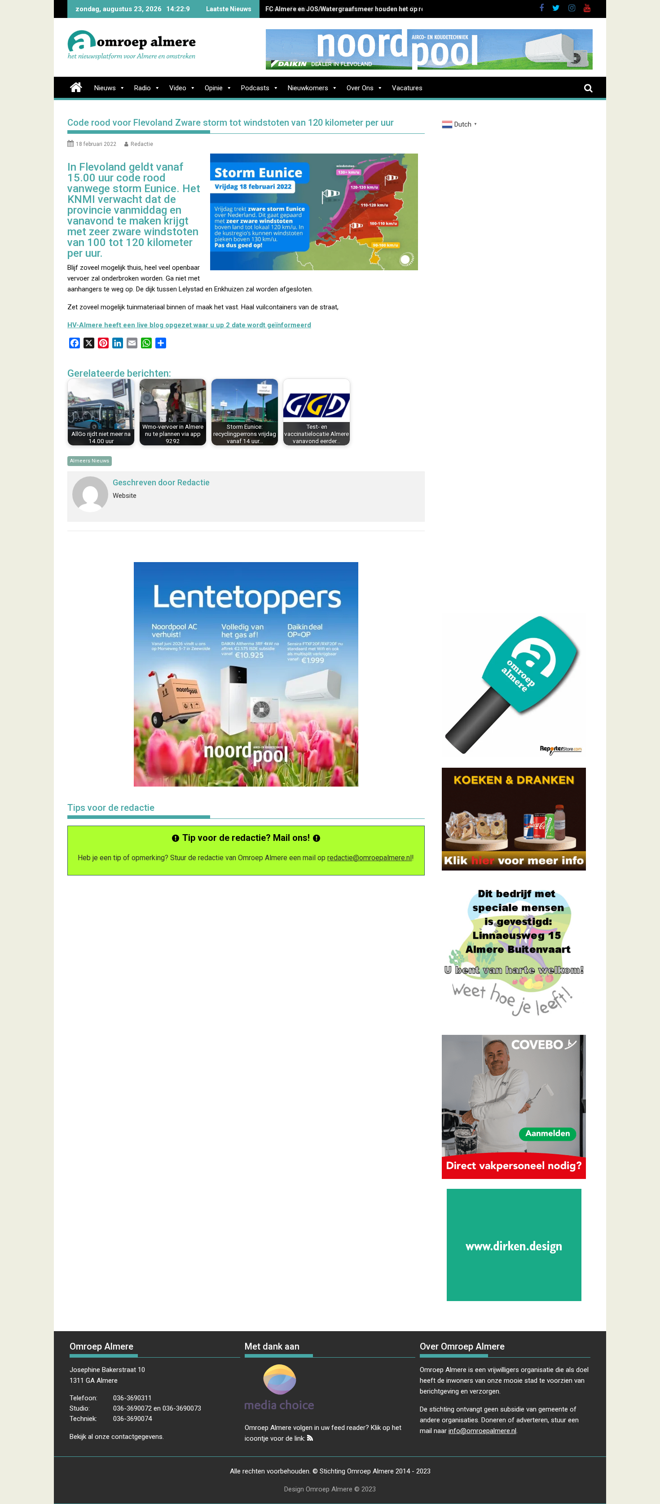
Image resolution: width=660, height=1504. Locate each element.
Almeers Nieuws (89, 461)
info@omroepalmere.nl (482, 1431)
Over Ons (360, 88)
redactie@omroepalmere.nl (369, 857)
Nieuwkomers (308, 88)
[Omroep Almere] (76, 86)
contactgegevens (137, 1437)
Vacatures (407, 88)
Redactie (142, 144)
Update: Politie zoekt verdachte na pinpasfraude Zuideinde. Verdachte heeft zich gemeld (401, 9)
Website (124, 496)
